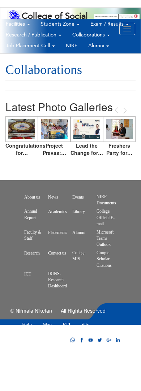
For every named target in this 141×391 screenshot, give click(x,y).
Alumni (97, 45)
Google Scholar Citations (104, 259)
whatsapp (72, 340)
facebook (81, 340)
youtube (90, 340)
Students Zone (58, 24)
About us (32, 197)
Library (78, 211)
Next (124, 110)
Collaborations (89, 35)
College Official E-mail (106, 217)
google (108, 340)
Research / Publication (32, 35)
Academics (57, 211)
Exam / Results (107, 24)
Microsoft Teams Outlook (105, 238)
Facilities (16, 24)
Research (32, 253)
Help (27, 324)
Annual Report (30, 214)
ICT (27, 274)
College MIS (78, 255)
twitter (99, 340)
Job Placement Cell (28, 45)
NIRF (71, 45)
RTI (66, 324)
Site (85, 324)
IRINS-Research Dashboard (57, 279)
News (53, 197)
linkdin (117, 340)
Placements (57, 232)
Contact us (57, 253)
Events (78, 197)
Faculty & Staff (32, 235)
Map (47, 324)
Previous (117, 110)
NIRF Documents (106, 199)
